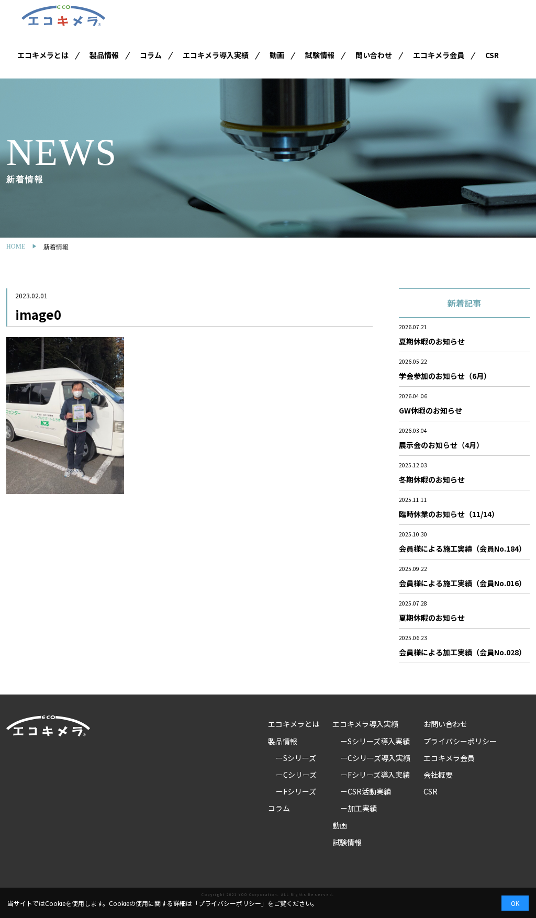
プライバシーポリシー (460, 741)
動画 (277, 55)
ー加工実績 (358, 808)
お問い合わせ (445, 724)
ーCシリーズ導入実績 (375, 758)
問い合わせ (373, 55)
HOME (15, 246)
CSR (492, 55)
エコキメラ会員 (438, 55)
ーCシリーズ (296, 774)
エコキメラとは (43, 55)
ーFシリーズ (296, 791)
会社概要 (438, 774)
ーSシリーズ (296, 758)
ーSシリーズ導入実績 (375, 741)
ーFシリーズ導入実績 (375, 774)
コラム (151, 55)
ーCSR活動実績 (365, 791)
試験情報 (319, 55)
